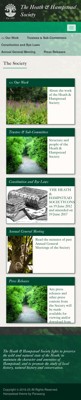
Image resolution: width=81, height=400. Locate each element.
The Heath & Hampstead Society (48, 11)
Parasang (38, 394)
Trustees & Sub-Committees (46, 38)
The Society (15, 63)
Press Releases (54, 52)
